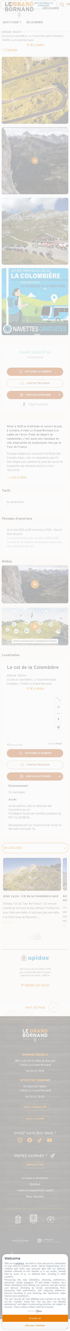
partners (19, 1263)
